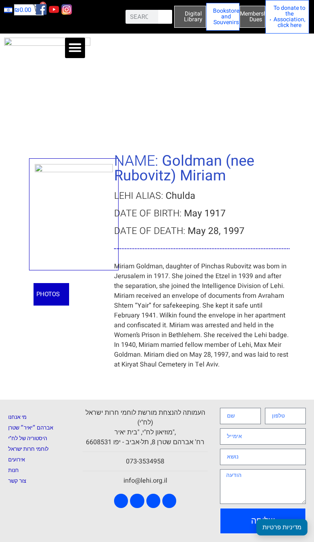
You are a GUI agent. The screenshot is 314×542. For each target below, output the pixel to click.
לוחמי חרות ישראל (28, 449)
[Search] (165, 17)
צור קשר (17, 481)
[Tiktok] (169, 501)
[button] (75, 48)
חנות (13, 470)
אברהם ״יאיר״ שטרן (30, 428)
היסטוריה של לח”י (27, 438)
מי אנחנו (17, 417)
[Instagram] (153, 501)
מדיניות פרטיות (281, 527)
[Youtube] (137, 501)
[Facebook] (121, 501)
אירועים (16, 459)
